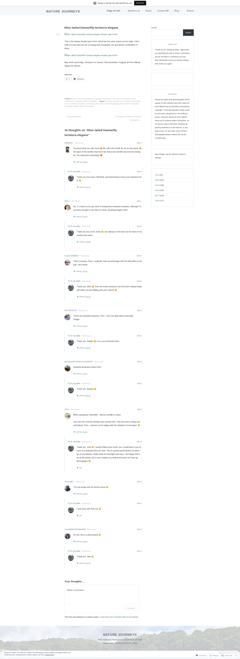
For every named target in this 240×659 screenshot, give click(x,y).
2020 (157, 180)
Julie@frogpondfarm (75, 529)
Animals (74, 99)
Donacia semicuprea (74, 117)
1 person (85, 162)
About (149, 11)
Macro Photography (123, 99)
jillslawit (69, 482)
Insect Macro (106, 99)
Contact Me (163, 11)
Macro (103, 104)
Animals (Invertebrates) (85, 99)
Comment (131, 608)
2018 (157, 190)
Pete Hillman (74, 172)
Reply (139, 143)
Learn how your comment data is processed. (119, 617)
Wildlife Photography (90, 101)
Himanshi (68, 143)
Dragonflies (98, 99)
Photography (78, 101)
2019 (157, 185)
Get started (140, 3)
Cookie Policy (49, 655)
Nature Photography (131, 104)
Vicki (66, 409)
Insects (114, 99)
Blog (176, 11)
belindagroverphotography (78, 362)
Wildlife (76, 106)
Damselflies (72, 104)
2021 (157, 175)
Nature (122, 104)
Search (190, 11)
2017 (157, 196)
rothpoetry (70, 310)
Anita (67, 201)
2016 (157, 201)
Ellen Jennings (71, 256)
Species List (134, 11)
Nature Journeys (63, 11)
